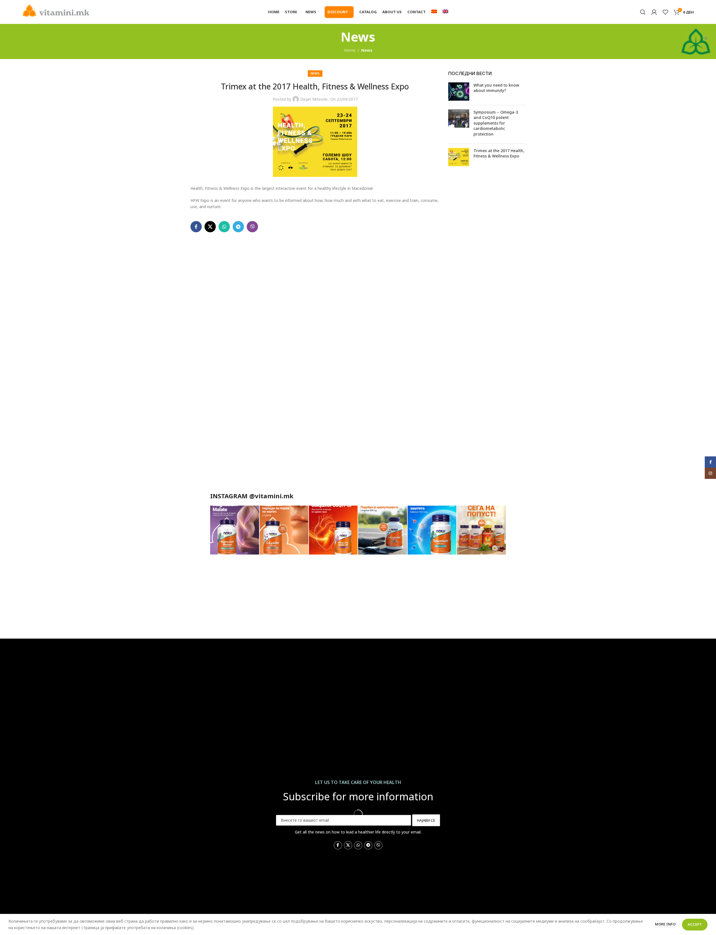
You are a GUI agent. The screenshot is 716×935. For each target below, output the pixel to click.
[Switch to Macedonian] (434, 12)
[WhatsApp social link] (224, 226)
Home (349, 50)
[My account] (654, 12)
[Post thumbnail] (458, 91)
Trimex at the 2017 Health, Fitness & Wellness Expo (498, 153)
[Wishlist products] (665, 12)
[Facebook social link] (196, 226)
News (366, 50)
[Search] (642, 12)
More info (665, 924)
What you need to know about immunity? (496, 87)
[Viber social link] (252, 226)
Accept (695, 924)
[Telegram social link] (238, 226)
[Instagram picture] (234, 530)
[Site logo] (56, 10)
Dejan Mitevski (313, 99)
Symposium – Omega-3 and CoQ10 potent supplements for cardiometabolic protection (495, 123)
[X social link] (210, 226)
